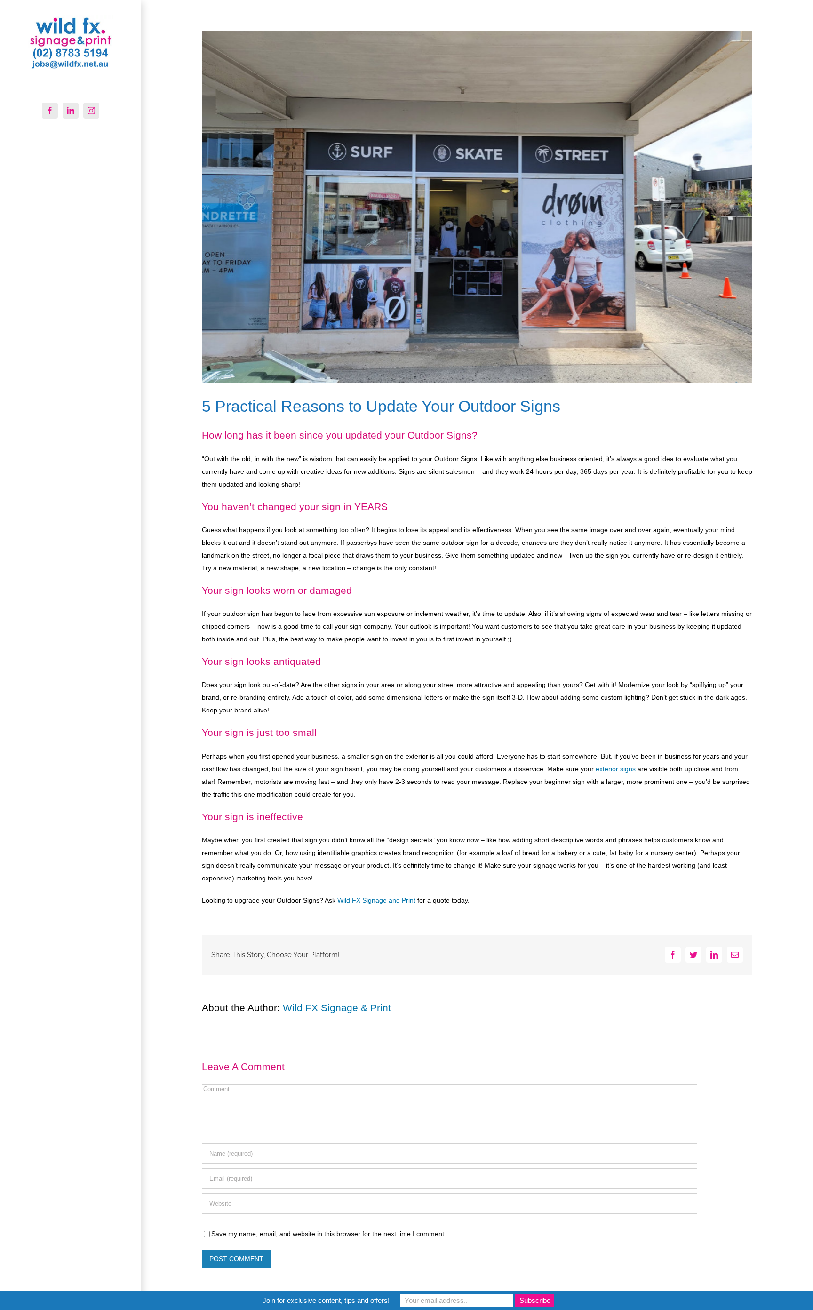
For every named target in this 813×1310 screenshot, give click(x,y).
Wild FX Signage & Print (337, 1007)
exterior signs (616, 769)
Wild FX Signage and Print (376, 900)
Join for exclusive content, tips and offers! (326, 1300)
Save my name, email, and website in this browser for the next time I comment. (328, 1234)
